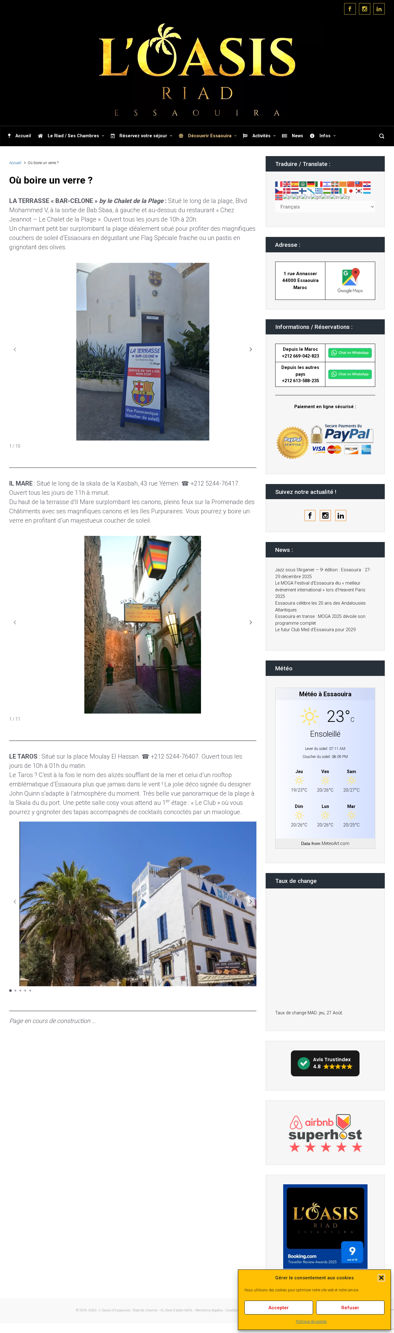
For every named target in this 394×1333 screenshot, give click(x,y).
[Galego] (311, 190)
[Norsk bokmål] (279, 197)
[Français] (279, 184)
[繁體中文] (359, 184)
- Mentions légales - (209, 1310)
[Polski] (287, 197)
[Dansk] (287, 190)
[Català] (343, 184)
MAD (312, 1013)
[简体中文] (351, 184)
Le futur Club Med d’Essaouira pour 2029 (315, 629)
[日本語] (351, 190)
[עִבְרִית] (327, 184)
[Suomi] (303, 190)
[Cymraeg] (345, 197)
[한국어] (359, 190)
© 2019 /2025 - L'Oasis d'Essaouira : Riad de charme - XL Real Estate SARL (134, 1310)
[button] (381, 1278)
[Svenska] (335, 197)
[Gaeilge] (343, 190)
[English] (287, 184)
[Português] (296, 197)
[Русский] (306, 197)
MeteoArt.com (335, 843)
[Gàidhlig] (316, 197)
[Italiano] (319, 184)
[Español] (295, 184)
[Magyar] (327, 190)
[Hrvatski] (367, 184)
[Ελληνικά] (319, 190)
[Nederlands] (295, 190)
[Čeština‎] (279, 190)
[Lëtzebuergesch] (367, 190)
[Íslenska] (335, 190)
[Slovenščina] (325, 197)
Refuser (350, 1307)
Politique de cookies (311, 1321)
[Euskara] (335, 184)
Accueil (15, 162)
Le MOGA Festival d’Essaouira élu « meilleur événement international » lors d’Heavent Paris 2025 (320, 590)
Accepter (278, 1307)
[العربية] (303, 184)
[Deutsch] (311, 184)
